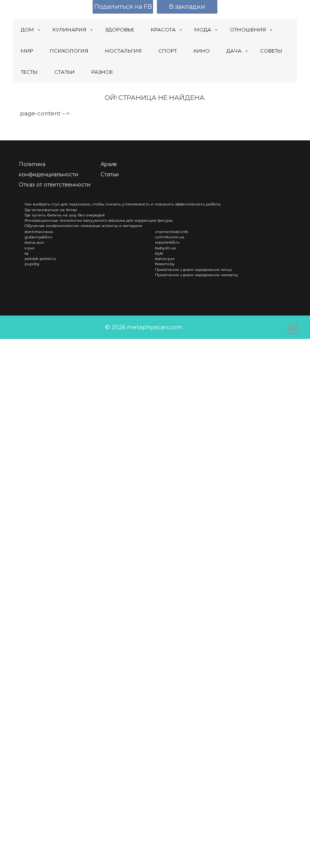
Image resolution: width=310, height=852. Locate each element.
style (159, 253)
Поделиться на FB (123, 6)
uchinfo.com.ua (169, 237)
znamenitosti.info (171, 231)
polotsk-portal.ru (40, 258)
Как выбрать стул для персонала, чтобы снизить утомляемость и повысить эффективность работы (123, 204)
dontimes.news (39, 231)
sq (26, 253)
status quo (34, 242)
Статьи (110, 174)
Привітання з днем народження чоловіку (196, 274)
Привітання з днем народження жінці (193, 269)
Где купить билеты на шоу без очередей (65, 215)
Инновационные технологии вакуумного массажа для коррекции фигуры (99, 220)
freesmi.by (164, 263)
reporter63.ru (167, 242)
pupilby (32, 263)
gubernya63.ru (38, 237)
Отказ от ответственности (54, 184)
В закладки (187, 6)
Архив (109, 164)
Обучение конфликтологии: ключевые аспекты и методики (83, 225)
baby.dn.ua (165, 248)
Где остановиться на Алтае (51, 209)
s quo (29, 248)
